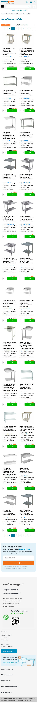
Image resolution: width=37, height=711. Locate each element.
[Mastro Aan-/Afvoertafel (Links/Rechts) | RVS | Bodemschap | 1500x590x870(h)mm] (27, 123)
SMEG (8, 140)
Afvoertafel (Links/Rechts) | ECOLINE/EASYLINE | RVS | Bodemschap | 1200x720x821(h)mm (9, 471)
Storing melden (9, 650)
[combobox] (27, 25)
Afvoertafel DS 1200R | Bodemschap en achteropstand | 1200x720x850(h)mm (27, 386)
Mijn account (6, 692)
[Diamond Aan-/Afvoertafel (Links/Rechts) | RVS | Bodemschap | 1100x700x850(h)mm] (27, 501)
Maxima (9, 56)
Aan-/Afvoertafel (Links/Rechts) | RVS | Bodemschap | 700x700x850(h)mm (26, 260)
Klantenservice (6, 675)
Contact (4, 632)
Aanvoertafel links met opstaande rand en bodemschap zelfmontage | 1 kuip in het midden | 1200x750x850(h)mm (27, 303)
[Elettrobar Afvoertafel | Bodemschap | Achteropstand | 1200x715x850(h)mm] (27, 459)
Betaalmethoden (7, 669)
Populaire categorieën (9, 687)
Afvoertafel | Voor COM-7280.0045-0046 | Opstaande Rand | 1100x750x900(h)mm (27, 219)
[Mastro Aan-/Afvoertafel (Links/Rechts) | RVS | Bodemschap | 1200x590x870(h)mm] (10, 81)
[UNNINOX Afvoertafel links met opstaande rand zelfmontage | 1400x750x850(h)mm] (27, 81)
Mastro (9, 98)
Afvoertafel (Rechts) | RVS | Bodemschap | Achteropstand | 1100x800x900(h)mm (26, 177)
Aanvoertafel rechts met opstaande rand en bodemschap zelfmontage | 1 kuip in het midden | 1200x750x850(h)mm (10, 303)
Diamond (9, 182)
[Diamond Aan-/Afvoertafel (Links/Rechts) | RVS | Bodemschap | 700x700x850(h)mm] (27, 249)
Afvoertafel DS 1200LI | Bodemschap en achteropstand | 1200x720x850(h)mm (10, 428)
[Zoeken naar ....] (29, 6)
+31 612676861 (17, 613)
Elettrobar (27, 476)
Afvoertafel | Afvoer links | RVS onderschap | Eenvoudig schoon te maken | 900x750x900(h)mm (27, 429)
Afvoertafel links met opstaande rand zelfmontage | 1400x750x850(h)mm (26, 93)
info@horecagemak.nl (11, 593)
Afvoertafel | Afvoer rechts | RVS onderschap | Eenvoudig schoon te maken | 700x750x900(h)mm (9, 51)
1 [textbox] (3, 69)
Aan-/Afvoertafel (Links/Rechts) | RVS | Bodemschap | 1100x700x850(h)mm (26, 512)
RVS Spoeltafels (13, 14)
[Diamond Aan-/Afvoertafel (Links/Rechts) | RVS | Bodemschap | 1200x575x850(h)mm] (10, 165)
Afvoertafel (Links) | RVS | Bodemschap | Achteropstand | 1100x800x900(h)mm (9, 219)
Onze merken (5, 681)
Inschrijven (18, 563)
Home (3, 14)
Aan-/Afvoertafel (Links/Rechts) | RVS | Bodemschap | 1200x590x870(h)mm (9, 93)
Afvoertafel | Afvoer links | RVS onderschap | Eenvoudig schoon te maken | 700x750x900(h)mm (27, 51)
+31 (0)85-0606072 (10, 590)
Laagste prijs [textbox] (23, 25)
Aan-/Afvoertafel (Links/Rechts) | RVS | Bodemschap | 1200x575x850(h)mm (9, 177)
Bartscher (27, 392)
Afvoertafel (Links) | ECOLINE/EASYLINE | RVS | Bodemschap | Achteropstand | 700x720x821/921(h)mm (27, 345)
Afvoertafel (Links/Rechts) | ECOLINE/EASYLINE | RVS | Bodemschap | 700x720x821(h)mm (9, 135)
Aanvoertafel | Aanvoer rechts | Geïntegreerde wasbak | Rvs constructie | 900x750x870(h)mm (10, 345)
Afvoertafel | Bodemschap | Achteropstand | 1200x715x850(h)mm (26, 470)
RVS (7, 14)
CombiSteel (27, 182)
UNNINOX (27, 98)
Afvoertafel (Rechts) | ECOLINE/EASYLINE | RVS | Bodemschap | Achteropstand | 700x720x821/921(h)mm (10, 387)
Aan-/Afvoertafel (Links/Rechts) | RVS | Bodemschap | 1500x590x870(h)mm (26, 135)
